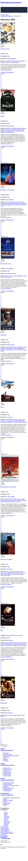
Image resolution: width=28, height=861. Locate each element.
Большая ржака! (7, 773)
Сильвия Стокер (16, 645)
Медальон (5, 760)
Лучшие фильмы (5, 14)
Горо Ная (9, 203)
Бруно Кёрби (21, 420)
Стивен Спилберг (10, 496)
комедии (6, 812)
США (6, 121)
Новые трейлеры (5, 828)
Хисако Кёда (4, 203)
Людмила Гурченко (5, 62)
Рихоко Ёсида (18, 204)
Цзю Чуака (17, 501)
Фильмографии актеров (6, 832)
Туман (5, 805)
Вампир (5, 799)
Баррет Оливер (9, 275)
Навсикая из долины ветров (7, 189)
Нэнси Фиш (3, 422)
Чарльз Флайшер (8, 574)
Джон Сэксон (8, 571)
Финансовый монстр (8, 788)
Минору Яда (11, 204)
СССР (6, 53)
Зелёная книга (6, 767)
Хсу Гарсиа (17, 572)
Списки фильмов (5, 830)
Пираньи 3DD (6, 802)
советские (6, 817)
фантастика (6, 822)
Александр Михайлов (10, 61)
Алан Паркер (9, 417)
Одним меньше (7, 790)
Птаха (2, 407)
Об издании (3, 834)
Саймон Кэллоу (15, 129)
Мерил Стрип (8, 715)
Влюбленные (4, 703)
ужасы (5, 815)
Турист (5, 758)
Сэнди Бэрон (8, 420)
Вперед (5, 745)
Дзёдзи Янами (4, 204)
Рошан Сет (6, 500)
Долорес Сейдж (17, 422)
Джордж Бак (10, 422)
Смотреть (3, 72)
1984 (8, 56)
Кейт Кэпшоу (17, 499)
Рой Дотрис (8, 129)
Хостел (5, 801)
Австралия (16, 635)
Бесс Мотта (8, 349)
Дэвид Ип (7, 501)
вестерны (6, 825)
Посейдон (5, 786)
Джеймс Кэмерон (10, 344)
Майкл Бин (20, 347)
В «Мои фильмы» (10, 72)
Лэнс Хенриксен (18, 348)
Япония (7, 194)
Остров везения (7, 771)
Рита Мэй (3, 644)
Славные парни (7, 774)
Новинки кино (4, 826)
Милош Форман (10, 125)
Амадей (2, 116)
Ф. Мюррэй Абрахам (16, 128)
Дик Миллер (20, 349)
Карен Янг (15, 420)
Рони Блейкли (16, 571)
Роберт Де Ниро (17, 715)
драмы (5, 820)
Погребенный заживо (8, 782)
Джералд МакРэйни (18, 275)
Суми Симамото (9, 202)
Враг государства (7, 754)
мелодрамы (6, 816)
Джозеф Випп (15, 574)
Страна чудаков (7, 775)
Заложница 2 (6, 756)
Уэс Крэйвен (9, 569)
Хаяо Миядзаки (10, 199)
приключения (7, 821)
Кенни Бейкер (10, 132)
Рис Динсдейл (15, 642)
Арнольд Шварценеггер (11, 347)
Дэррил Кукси (7, 277)
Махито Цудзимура (18, 202)
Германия (10, 268)
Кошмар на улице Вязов (6, 559)
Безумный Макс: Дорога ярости (11, 755)
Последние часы (7, 789)
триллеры (6, 819)
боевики (6, 813)
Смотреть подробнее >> (6, 69)
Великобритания (9, 635)
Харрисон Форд (9, 499)
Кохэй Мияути (23, 203)
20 (1, 47)
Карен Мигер (8, 642)
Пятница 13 (6, 804)
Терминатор (3, 334)
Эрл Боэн (14, 349)
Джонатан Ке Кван (21, 500)
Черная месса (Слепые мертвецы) (11, 797)
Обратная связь (4, 835)
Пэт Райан (24, 422)
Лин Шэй (7, 575)
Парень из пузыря (7, 769)
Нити (2, 630)
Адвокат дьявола (7, 784)
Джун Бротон (8, 645)
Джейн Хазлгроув (17, 644)
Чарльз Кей (17, 130)
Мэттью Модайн (9, 419)
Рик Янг (13, 501)
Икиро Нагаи (15, 203)
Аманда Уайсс (10, 572)
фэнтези (6, 824)
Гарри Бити (23, 645)
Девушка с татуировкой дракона (11, 785)
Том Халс (7, 128)
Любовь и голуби (5, 48)
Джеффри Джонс (10, 130)
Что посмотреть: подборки (7, 833)
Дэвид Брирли (23, 642)
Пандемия (5, 753)
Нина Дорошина (21, 61)
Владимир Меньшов (11, 58)
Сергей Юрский (14, 62)
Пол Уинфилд (9, 348)
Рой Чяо (3, 501)
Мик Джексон (9, 640)
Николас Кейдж (18, 419)
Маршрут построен (8, 800)
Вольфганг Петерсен (11, 273)
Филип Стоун (13, 500)
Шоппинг (5, 759)
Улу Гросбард (9, 712)
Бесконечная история (6, 263)
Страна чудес (6, 770)
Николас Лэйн (9, 644)
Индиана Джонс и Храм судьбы (8, 486)
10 (1, 87)
